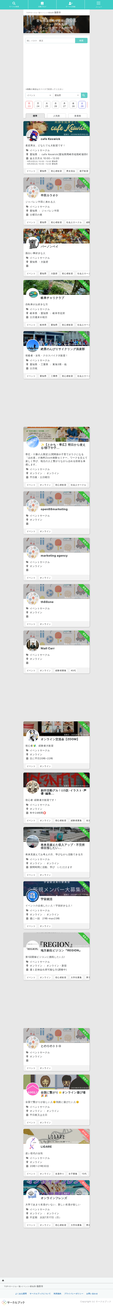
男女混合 (70, 171)
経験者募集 (60, 670)
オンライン (45, 485)
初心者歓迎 (56, 171)
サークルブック (103, 1301)
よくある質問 (21, 1293)
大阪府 (54, 273)
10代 (84, 1173)
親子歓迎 (84, 171)
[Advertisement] (56, 65)
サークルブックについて (40, 1293)
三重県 (54, 376)
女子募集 (73, 1173)
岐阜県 (43, 324)
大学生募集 (76, 977)
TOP (28, 12)
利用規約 (57, 1293)
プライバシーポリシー (73, 1293)
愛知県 (51, 12)
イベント (44, 12)
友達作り (59, 1173)
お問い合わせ (92, 1293)
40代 (73, 670)
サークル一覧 (35, 12)
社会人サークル (74, 222)
